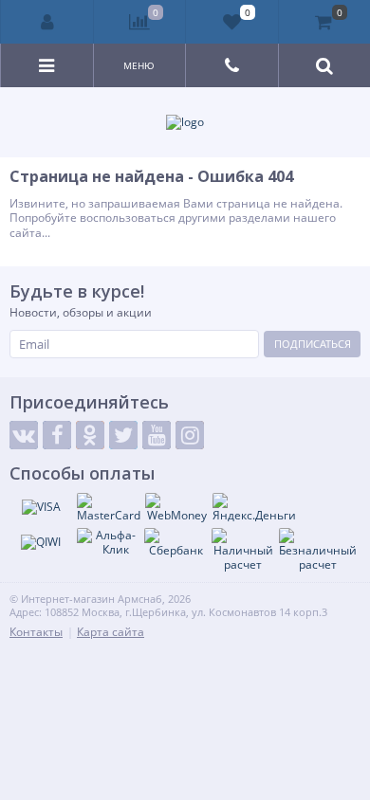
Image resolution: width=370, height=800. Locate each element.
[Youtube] (156, 435)
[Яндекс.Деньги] (254, 508)
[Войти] (47, 22)
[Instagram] (190, 435)
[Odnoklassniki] (90, 435)
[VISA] (40, 507)
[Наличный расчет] (243, 550)
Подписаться (312, 343)
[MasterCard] (108, 508)
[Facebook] (57, 435)
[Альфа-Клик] (108, 542)
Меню (139, 65)
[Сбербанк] (175, 543)
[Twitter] (123, 435)
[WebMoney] (176, 508)
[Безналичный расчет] (318, 550)
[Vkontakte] (23, 435)
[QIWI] (40, 542)
